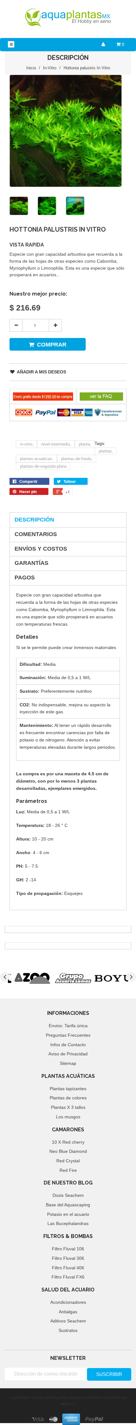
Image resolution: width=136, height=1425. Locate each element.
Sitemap (68, 1063)
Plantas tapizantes (68, 1088)
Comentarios (36, 534)
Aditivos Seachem (68, 1320)
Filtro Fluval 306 (68, 1258)
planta (85, 444)
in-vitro (27, 444)
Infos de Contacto (68, 1044)
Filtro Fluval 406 (68, 1267)
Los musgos (68, 1116)
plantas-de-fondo (77, 458)
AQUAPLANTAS (55, 1398)
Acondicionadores (68, 1302)
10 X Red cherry (68, 1142)
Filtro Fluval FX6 (68, 1276)
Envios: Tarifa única (68, 1025)
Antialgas (68, 1311)
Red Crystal (68, 1160)
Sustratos (68, 1330)
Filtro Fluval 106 (68, 1248)
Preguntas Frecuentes (68, 1035)
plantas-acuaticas (36, 458)
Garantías (31, 563)
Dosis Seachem (68, 1195)
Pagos (25, 577)
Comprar (51, 344)
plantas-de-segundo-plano (43, 466)
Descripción (34, 519)
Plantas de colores (68, 1097)
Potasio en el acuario (68, 1214)
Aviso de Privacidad (68, 1053)
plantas (106, 451)
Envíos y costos (41, 549)
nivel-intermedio (56, 444)
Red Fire (68, 1170)
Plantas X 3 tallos (68, 1107)
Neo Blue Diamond (68, 1151)
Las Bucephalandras (68, 1223)
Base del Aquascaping (68, 1204)
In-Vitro (49, 68)
